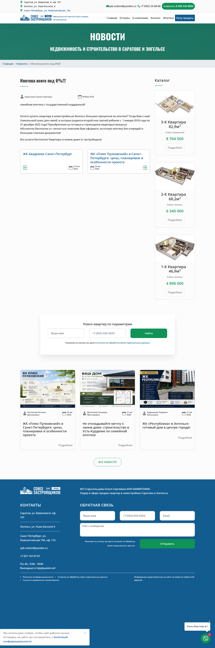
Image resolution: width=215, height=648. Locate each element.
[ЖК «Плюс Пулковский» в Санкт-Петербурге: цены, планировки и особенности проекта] (47, 388)
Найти (149, 333)
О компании (140, 18)
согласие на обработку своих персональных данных (123, 342)
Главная (112, 18)
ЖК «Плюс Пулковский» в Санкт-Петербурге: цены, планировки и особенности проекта (116, 158)
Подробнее (175, 147)
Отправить (167, 544)
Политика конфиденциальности (38, 577)
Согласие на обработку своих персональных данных (83, 577)
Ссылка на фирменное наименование (41, 580)
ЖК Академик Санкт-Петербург (47, 154)
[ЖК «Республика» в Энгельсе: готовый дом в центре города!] (167, 388)
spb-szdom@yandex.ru (122, 6)
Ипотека (168, 18)
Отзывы (125, 18)
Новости (21, 63)
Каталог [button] (156, 18)
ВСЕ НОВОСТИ (108, 462)
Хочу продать (185, 18)
